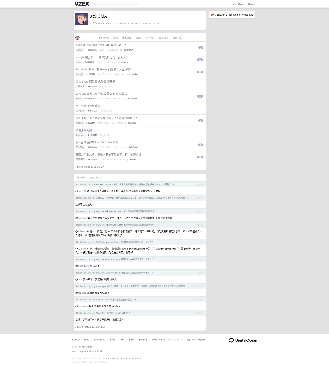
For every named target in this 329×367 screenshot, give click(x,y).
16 (200, 96)
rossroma (83, 306)
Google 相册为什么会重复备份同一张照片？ (102, 57)
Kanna (81, 218)
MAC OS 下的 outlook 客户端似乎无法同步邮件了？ (106, 118)
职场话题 (80, 159)
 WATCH (80, 49)
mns (80, 279)
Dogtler (132, 159)
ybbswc (82, 231)
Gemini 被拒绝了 (122, 312)
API (122, 339)
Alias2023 (100, 312)
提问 (115, 37)
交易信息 (163, 37)
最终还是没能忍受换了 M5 (124, 299)
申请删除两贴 (83, 130)
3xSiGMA (104, 37)
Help (86, 339)
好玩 (138, 37)
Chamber (80, 134)
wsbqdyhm (83, 266)
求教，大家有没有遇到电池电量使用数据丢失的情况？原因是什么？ (144, 184)
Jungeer (99, 299)
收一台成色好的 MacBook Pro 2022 (97, 142)
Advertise (99, 339)
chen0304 (132, 122)
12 (200, 59)
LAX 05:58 (125, 358)
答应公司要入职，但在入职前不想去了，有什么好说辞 (108, 154)
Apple (79, 61)
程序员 (110, 312)
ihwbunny (132, 98)
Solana (143, 339)
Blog (112, 339)
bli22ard (82, 292)
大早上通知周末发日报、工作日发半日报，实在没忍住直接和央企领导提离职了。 (153, 197)
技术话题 (127, 37)
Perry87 (99, 184)
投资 (110, 286)
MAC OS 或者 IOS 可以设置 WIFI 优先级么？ (102, 94)
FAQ (131, 339)
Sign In (251, 4)
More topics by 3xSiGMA (90, 166)
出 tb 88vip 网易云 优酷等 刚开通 (95, 81)
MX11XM (100, 197)
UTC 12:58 (102, 358)
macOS (79, 122)
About (75, 339)
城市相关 (177, 37)
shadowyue (101, 286)
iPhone (108, 184)
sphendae (133, 74)
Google (79, 74)
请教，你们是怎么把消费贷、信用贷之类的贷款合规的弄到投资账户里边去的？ (150, 286)
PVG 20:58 (113, 358)
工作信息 (150, 37)
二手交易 (80, 86)
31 (200, 72)
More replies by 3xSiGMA (91, 326)
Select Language (197, 339)
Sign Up (242, 4)
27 (200, 157)
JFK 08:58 (136, 358)
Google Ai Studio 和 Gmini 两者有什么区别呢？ (104, 69)
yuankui (124, 62)
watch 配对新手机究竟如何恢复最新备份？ (101, 45)
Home (233, 4)
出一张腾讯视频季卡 (87, 106)
